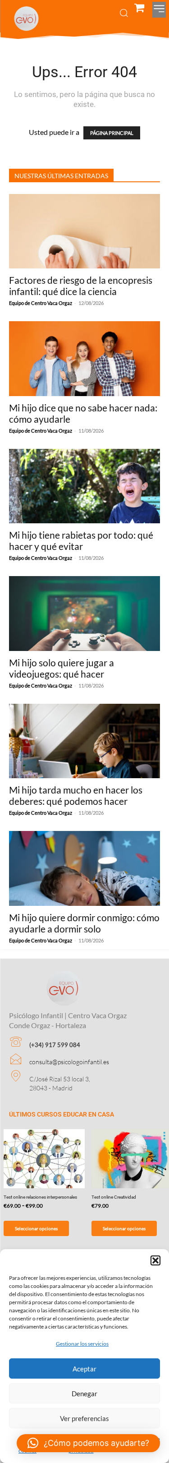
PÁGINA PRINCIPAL (111, 133)
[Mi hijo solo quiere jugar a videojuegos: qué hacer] (84, 613)
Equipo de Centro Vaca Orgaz (40, 303)
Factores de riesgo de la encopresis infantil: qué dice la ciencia (80, 285)
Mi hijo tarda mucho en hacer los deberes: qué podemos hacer (75, 795)
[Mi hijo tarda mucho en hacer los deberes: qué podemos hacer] (84, 741)
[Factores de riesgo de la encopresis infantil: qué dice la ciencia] (84, 231)
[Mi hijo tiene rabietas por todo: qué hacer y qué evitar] (84, 486)
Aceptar (84, 1369)
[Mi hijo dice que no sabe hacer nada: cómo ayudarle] (84, 358)
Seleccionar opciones (36, 1228)
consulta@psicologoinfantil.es (69, 1062)
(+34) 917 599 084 (54, 1044)
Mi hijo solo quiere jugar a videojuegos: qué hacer (61, 668)
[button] (155, 1260)
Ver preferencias (84, 1418)
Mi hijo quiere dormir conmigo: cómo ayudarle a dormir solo (84, 923)
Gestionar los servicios (82, 1343)
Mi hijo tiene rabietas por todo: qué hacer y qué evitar (81, 540)
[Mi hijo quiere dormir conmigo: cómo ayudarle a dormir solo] (84, 868)
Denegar (84, 1393)
